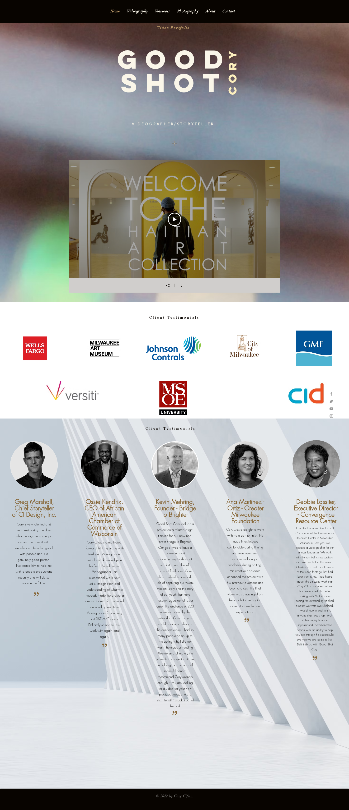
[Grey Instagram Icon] (331, 416)
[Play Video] (174, 219)
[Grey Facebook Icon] (331, 394)
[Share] (167, 285)
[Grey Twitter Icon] (331, 401)
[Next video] (270, 219)
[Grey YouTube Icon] (331, 408)
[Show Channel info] (181, 285)
